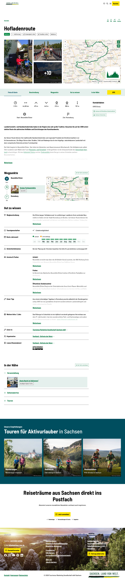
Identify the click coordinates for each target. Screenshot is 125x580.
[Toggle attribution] (119, 81)
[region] (92, 61)
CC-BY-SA (30, 82)
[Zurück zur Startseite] (12, 3)
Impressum (14, 575)
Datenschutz (23, 575)
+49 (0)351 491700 (16, 541)
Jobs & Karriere (51, 562)
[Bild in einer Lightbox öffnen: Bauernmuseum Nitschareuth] (48, 72)
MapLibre (94, 81)
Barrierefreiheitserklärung (96, 543)
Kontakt (7, 575)
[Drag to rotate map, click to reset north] (65, 46)
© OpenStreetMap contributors (110, 81)
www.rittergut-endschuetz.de (67, 319)
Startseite (6, 20)
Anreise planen (51, 541)
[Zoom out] (65, 44)
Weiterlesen (8, 163)
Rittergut (40, 159)
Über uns (49, 560)
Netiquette (91, 549)
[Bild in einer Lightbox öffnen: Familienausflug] (48, 50)
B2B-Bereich (50, 553)
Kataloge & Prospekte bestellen (57, 543)
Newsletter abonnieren (54, 546)
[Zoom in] (65, 42)
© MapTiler (100, 81)
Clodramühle (45, 152)
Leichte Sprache (93, 541)
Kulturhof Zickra (29, 152)
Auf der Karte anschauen (82, 172)
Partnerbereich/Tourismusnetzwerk (58, 555)
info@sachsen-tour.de (16, 545)
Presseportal (50, 550)
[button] (121, 578)
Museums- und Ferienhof (37, 150)
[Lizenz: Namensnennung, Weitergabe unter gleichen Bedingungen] (38, 349)
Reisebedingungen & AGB (96, 546)
